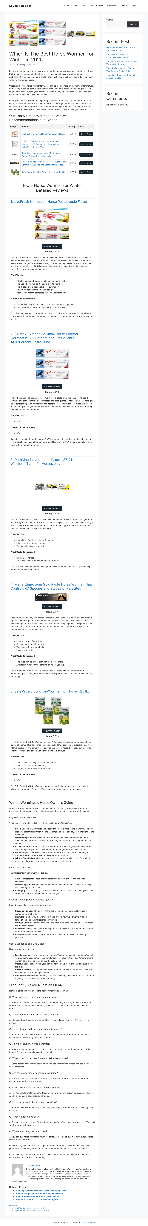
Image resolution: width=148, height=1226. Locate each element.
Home (66, 6)
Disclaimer (111, 6)
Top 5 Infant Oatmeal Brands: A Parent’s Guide (37, 1196)
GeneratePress (89, 1222)
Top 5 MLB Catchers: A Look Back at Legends (37, 1199)
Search (109, 20)
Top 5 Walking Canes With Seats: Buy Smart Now (39, 1193)
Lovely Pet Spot (20, 6)
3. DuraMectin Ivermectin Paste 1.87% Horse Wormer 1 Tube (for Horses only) (45, 462)
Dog (75, 6)
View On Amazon (52, 246)
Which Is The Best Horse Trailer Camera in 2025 (30, 1211)
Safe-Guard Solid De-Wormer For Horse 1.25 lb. (44, 172)
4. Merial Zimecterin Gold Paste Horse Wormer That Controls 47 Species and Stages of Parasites (51, 586)
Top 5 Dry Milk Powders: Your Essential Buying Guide (40, 1191)
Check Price (86, 134)
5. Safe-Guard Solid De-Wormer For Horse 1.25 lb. (50, 691)
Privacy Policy (97, 6)
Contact (124, 6)
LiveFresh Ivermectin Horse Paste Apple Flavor (43, 134)
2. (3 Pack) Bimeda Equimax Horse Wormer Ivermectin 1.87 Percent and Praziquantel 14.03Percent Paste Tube (44, 338)
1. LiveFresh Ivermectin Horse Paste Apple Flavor (49, 202)
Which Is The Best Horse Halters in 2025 (28, 1208)
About (134, 6)
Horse (84, 6)
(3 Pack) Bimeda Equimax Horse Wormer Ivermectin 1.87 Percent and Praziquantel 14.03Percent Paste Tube (40, 144)
